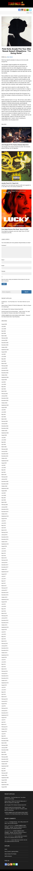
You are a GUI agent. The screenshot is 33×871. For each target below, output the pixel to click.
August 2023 (4, 407)
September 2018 (5, 544)
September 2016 (5, 599)
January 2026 (4, 340)
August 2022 (4, 435)
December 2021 (5, 453)
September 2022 (5, 432)
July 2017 (4, 576)
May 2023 (4, 414)
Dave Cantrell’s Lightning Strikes (11, 851)
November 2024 (5, 372)
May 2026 (4, 331)
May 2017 (4, 581)
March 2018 (4, 557)
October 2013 (4, 680)
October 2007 (4, 763)
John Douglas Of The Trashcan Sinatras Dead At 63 (15, 144)
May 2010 (4, 736)
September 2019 (5, 516)
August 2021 (4, 463)
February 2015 (5, 643)
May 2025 (4, 358)
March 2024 (4, 391)
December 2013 (5, 675)
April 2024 (4, 388)
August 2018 (4, 546)
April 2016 (4, 611)
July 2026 (4, 326)
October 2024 (4, 375)
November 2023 (5, 400)
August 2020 (4, 490)
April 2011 (4, 722)
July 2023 (4, 409)
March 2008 (4, 754)
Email (3, 265)
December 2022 (5, 426)
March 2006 (4, 782)
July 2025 (4, 354)
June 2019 (4, 523)
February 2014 (5, 671)
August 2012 (4, 703)
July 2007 (4, 768)
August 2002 (4, 786)
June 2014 (4, 662)
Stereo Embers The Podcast (10, 853)
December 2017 (5, 564)
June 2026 (4, 328)
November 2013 (5, 678)
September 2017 (5, 571)
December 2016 (5, 592)
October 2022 (4, 430)
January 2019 (4, 534)
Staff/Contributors (8, 856)
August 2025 (4, 351)
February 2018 (5, 560)
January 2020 (4, 507)
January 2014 (4, 673)
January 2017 (4, 590)
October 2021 (4, 458)
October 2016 (4, 597)
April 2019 (4, 527)
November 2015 (5, 622)
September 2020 (5, 488)
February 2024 (5, 393)
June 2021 (4, 467)
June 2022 (4, 439)
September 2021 (5, 460)
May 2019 (4, 525)
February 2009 (5, 745)
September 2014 (5, 655)
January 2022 (4, 451)
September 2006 (5, 777)
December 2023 (5, 398)
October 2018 (4, 541)
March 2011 (4, 724)
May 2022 (4, 442)
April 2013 (4, 694)
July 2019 (4, 520)
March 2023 (4, 419)
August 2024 (4, 379)
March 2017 (4, 585)
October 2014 (4, 652)
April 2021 (4, 472)
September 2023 (5, 405)
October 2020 (4, 486)
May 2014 (4, 664)
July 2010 (4, 733)
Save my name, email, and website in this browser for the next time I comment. (15, 280)
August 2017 (4, 574)
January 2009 (4, 747)
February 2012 (5, 708)
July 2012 (4, 706)
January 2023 (4, 423)
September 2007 (5, 766)
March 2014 (4, 669)
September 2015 (5, 627)
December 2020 (5, 481)
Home (6, 849)
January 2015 (4, 645)
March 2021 (4, 474)
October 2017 (4, 569)
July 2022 (4, 437)
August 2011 (4, 717)
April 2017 (4, 583)
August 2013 (4, 685)
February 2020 (5, 504)
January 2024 (4, 395)
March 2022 (4, 446)
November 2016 (5, 594)
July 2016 (4, 604)
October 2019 (4, 513)
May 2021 (4, 469)
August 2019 (4, 518)
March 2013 (4, 696)
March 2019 (4, 530)
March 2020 (4, 502)
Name (3, 259)
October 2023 (4, 402)
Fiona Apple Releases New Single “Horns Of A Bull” (15, 229)
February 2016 (5, 615)
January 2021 (4, 479)
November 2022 (5, 428)
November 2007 (5, 761)
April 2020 (4, 500)
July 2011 (4, 719)
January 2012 (4, 710)
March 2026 (4, 335)
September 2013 (5, 682)
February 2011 (5, 726)
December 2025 (5, 342)
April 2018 (4, 555)
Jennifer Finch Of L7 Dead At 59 (10, 183)
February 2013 (5, 699)
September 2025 (5, 349)
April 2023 (4, 416)
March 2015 (4, 641)
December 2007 (5, 759)
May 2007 (4, 770)
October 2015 (4, 625)
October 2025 (4, 347)
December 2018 (5, 537)
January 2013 (4, 701)
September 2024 (5, 377)
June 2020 (4, 495)
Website (3, 271)
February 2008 (5, 756)
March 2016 (4, 613)
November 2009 (5, 740)
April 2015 (4, 638)
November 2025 (5, 345)
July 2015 (4, 632)
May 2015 (4, 636)
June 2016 (4, 606)
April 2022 (4, 444)
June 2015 (4, 634)
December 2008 (5, 749)
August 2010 (4, 731)
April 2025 (4, 361)
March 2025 (4, 363)
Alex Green (10, 57)
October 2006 (4, 775)
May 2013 (4, 692)
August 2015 (4, 629)
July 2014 (4, 659)
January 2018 (4, 562)
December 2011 (5, 712)
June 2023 (4, 412)
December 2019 (5, 509)
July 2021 (4, 465)
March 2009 (4, 743)
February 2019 (5, 532)
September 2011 (5, 715)
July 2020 (4, 493)
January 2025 (4, 368)
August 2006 (4, 780)
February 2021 (5, 476)
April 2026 (4, 333)
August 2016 (4, 601)
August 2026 (4, 324)
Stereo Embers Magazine (8, 12)
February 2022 (5, 449)
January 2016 (4, 618)
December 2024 (5, 370)
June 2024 (4, 384)
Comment (4, 245)
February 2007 (5, 773)
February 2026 (5, 338)
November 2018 (5, 539)
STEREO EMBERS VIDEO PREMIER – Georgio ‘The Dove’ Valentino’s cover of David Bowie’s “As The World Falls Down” (15, 827)
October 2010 (4, 729)
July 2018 (4, 548)
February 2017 (5, 588)
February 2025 (5, 365)
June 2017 (4, 578)
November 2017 (5, 567)
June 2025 (4, 356)
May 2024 (4, 386)
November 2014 (5, 650)
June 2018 (4, 551)
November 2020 (5, 483)
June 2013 (4, 689)
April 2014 (4, 666)
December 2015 (5, 620)
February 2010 (5, 738)
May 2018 (4, 553)
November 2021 (5, 456)
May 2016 (4, 608)
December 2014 (5, 648)
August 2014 (4, 657)
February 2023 (5, 421)
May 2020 (4, 497)
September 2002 (5, 784)
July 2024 (4, 382)
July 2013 (4, 687)
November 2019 (5, 511)
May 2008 (4, 752)
